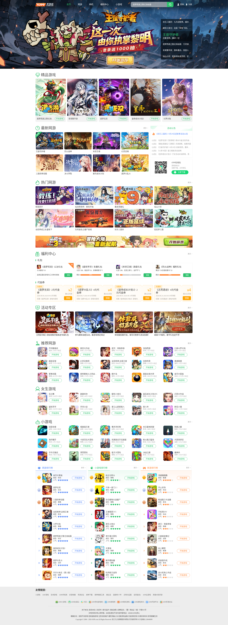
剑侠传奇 (146, 361)
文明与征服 (128, 595)
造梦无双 (104, 119)
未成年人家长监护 (102, 610)
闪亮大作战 (179, 394)
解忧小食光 (116, 394)
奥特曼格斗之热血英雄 (89, 374)
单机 (91, 4)
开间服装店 (53, 348)
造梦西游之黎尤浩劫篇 (46, 119)
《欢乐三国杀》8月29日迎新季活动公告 (172, 134)
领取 (68, 298)
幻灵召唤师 (84, 361)
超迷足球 (52, 361)
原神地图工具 (99, 595)
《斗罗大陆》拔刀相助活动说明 (166, 151)
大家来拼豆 (179, 440)
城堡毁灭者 (84, 427)
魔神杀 (177, 453)
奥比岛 (108, 595)
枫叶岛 (114, 374)
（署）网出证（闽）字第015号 (135, 610)
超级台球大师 (148, 374)
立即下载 (181, 172)
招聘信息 (121, 610)
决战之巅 (146, 453)
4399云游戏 (147, 595)
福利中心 (104, 4)
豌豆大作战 (84, 348)
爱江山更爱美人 (118, 407)
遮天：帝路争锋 (118, 348)
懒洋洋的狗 (116, 427)
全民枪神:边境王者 (119, 361)
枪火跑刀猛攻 (148, 440)
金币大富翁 (179, 374)
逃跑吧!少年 (117, 595)
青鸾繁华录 (73, 119)
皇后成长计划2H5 (150, 394)
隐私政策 (113, 610)
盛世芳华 (52, 407)
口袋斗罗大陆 (180, 348)
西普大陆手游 (157, 595)
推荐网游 (48, 343)
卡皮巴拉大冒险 (86, 440)
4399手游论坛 (167, 602)
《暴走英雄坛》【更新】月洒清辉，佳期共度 (171, 144)
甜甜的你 (84, 394)
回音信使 (52, 427)
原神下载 (89, 595)
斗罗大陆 (167, 119)
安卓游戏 (54, 595)
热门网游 (48, 182)
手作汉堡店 (53, 453)
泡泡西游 (146, 348)
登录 (182, 4)
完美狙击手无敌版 (119, 440)
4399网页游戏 (125, 602)
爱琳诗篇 (52, 374)
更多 (145, 128)
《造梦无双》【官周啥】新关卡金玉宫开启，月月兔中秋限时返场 (179, 140)
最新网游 (48, 128)
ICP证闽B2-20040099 (145, 619)
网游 (80, 4)
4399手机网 (63, 595)
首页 (69, 4)
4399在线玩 (44, 4)
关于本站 (85, 610)
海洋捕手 (52, 440)
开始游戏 (59, 119)
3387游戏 (45, 595)
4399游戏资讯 (139, 602)
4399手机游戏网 (97, 602)
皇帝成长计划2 (138, 119)
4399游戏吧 (111, 602)
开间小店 (84, 407)
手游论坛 (81, 595)
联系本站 (92, 610)
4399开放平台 (153, 602)
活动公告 (171, 128)
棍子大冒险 (116, 453)
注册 (190, 4)
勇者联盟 (178, 361)
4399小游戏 (62, 602)
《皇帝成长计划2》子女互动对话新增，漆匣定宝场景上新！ (177, 154)
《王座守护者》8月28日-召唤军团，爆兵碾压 (172, 147)
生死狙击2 (137, 595)
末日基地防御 (148, 427)
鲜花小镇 (178, 407)
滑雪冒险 (84, 453)
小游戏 (119, 4)
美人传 (146, 407)
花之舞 (51, 394)
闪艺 (85, 602)
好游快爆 (72, 595)
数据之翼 (178, 427)
